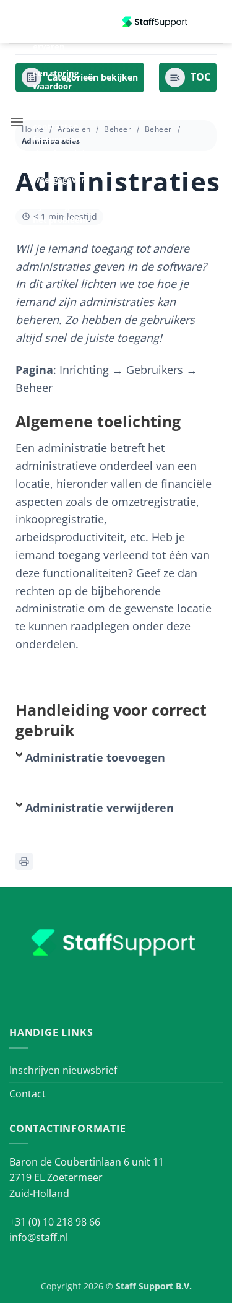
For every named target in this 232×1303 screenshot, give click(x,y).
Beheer (117, 129)
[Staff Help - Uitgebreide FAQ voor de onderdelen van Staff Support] (155, 21)
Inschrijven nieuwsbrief (63, 1070)
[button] (16, 122)
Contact (27, 1093)
